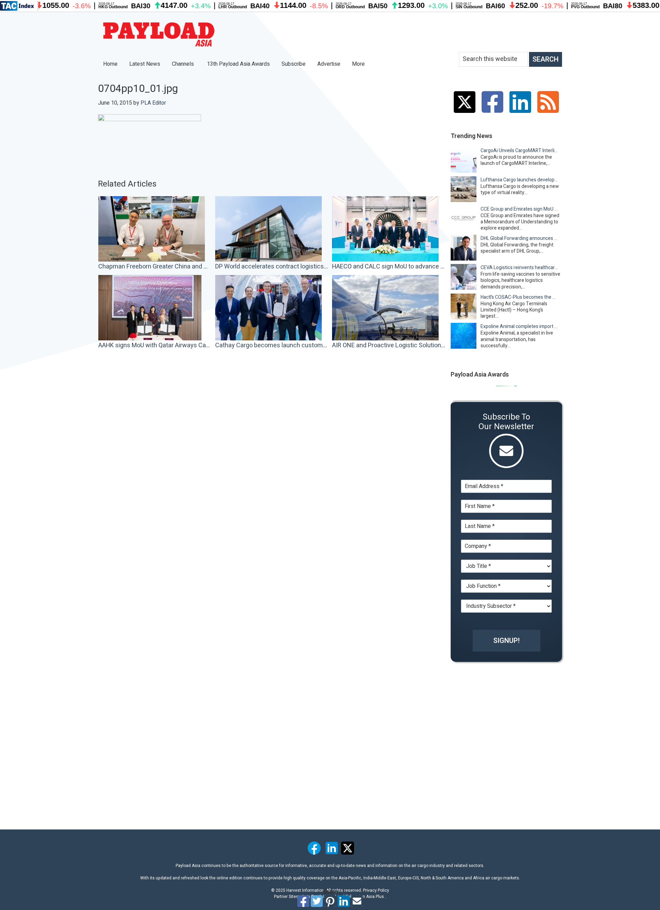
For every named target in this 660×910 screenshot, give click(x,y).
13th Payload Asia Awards (238, 64)
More (359, 64)
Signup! (506, 641)
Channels (183, 64)
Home (110, 64)
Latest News (144, 64)
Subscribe (294, 64)
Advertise (328, 64)
